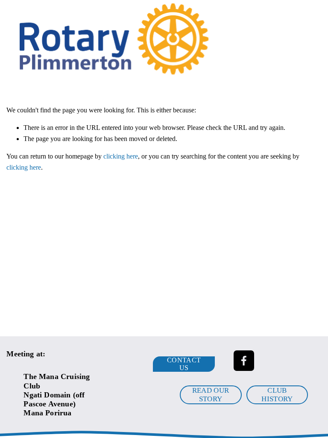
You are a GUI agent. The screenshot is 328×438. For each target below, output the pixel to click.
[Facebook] (244, 360)
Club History (277, 394)
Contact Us (184, 363)
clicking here (120, 156)
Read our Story (210, 394)
